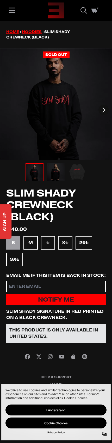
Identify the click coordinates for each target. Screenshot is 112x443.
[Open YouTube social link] (61, 356)
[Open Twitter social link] (39, 356)
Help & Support (56, 377)
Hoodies (32, 31)
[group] (34, 172)
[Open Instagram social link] (50, 356)
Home (12, 31)
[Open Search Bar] (83, 10)
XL (65, 243)
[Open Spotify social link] (84, 356)
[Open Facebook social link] (27, 356)
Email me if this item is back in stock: (56, 275)
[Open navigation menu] (12, 10)
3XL (14, 259)
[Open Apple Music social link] (73, 356)
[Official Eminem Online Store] (56, 10)
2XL (84, 243)
